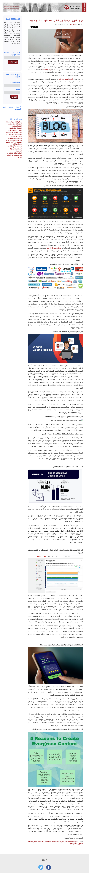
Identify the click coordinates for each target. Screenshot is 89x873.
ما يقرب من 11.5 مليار (54, 247)
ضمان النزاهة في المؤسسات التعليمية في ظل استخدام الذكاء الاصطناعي (14, 124)
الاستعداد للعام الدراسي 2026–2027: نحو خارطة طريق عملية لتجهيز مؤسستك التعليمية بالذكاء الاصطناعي (14, 131)
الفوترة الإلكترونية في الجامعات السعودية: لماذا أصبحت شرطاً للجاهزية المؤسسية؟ (15, 147)
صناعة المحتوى (68, 841)
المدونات (75, 841)
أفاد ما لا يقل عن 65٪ (66, 79)
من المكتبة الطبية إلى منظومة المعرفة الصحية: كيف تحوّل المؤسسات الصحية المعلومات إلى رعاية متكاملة (14, 139)
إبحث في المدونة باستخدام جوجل (12, 53)
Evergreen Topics (50, 841)
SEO (42, 841)
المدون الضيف (73, 843)
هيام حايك (73, 24)
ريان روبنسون (46, 69)
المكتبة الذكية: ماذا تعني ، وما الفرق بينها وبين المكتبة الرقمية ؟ (14, 155)
